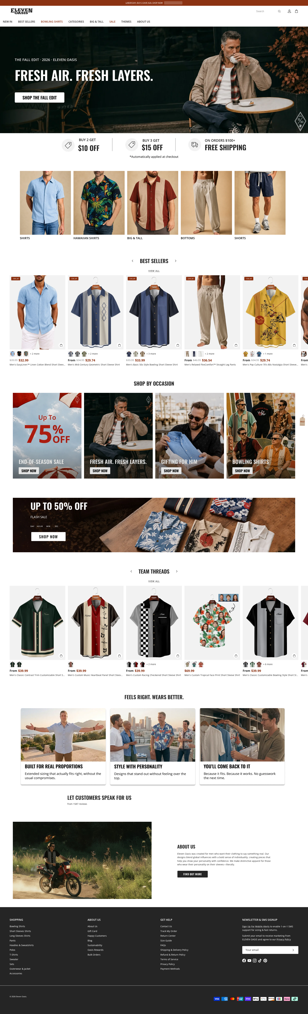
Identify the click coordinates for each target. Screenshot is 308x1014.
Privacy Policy (167, 964)
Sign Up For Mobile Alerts (256, 926)
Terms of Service (169, 959)
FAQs (163, 945)
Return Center (168, 935)
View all (154, 270)
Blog (90, 940)
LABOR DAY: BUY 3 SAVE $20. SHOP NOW (144, 2)
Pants (13, 940)
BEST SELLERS (26, 21)
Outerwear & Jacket (20, 968)
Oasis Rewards (95, 949)
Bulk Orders (94, 954)
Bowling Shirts (17, 926)
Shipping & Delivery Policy (174, 949)
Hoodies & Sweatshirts (22, 945)
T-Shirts (14, 954)
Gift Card (92, 931)
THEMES (126, 21)
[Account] (288, 11)
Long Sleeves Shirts (20, 935)
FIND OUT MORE (192, 874)
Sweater (14, 959)
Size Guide (166, 940)
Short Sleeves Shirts (20, 931)
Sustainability (95, 945)
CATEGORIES (76, 21)
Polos (12, 949)
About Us (92, 926)
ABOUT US (143, 21)
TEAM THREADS (154, 571)
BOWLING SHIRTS (52, 21)
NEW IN (7, 21)
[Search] (279, 11)
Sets (12, 964)
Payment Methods (170, 968)
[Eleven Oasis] (22, 11)
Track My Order (168, 931)
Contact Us (166, 926)
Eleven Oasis (21, 996)
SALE (112, 21)
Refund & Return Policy (172, 954)
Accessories (16, 973)
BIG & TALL (97, 21)
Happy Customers (97, 935)
